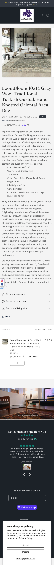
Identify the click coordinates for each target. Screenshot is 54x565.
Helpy (2, 288)
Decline (25, 552)
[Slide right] (33, 82)
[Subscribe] (43, 498)
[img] (27, 435)
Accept (26, 545)
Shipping (5, 120)
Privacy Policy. (26, 538)
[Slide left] (21, 82)
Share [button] (7, 317)
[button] (5, 15)
